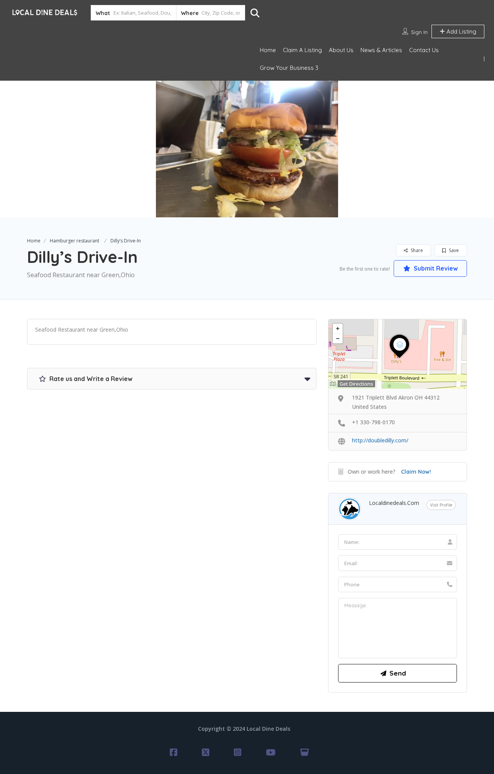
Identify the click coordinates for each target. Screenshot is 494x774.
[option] (247, 149)
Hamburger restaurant (74, 240)
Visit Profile (441, 505)
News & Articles (381, 50)
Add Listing (460, 31)
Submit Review (435, 268)
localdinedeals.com (394, 502)
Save (453, 250)
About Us (341, 50)
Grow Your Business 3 (289, 67)
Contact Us (424, 50)
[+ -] (397, 354)
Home (268, 50)
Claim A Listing (302, 50)
